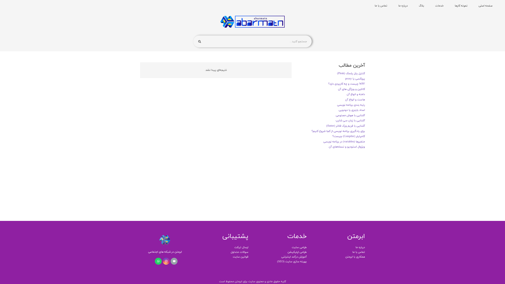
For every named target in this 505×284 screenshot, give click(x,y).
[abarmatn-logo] (252, 22)
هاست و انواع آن (355, 100)
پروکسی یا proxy (355, 79)
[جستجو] (199, 41)
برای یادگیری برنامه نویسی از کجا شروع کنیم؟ (338, 131)
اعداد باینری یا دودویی (352, 110)
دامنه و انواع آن (356, 94)
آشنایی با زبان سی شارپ (350, 120)
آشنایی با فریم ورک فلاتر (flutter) (345, 126)
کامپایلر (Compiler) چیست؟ (348, 136)
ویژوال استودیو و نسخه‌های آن (347, 147)
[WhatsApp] (158, 261)
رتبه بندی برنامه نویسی (351, 105)
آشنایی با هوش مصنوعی (350, 115)
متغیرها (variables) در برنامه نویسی (344, 142)
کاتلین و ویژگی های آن (351, 89)
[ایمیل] (174, 261)
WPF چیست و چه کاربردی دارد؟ (346, 84)
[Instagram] (166, 261)
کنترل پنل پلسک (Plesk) (351, 73)
